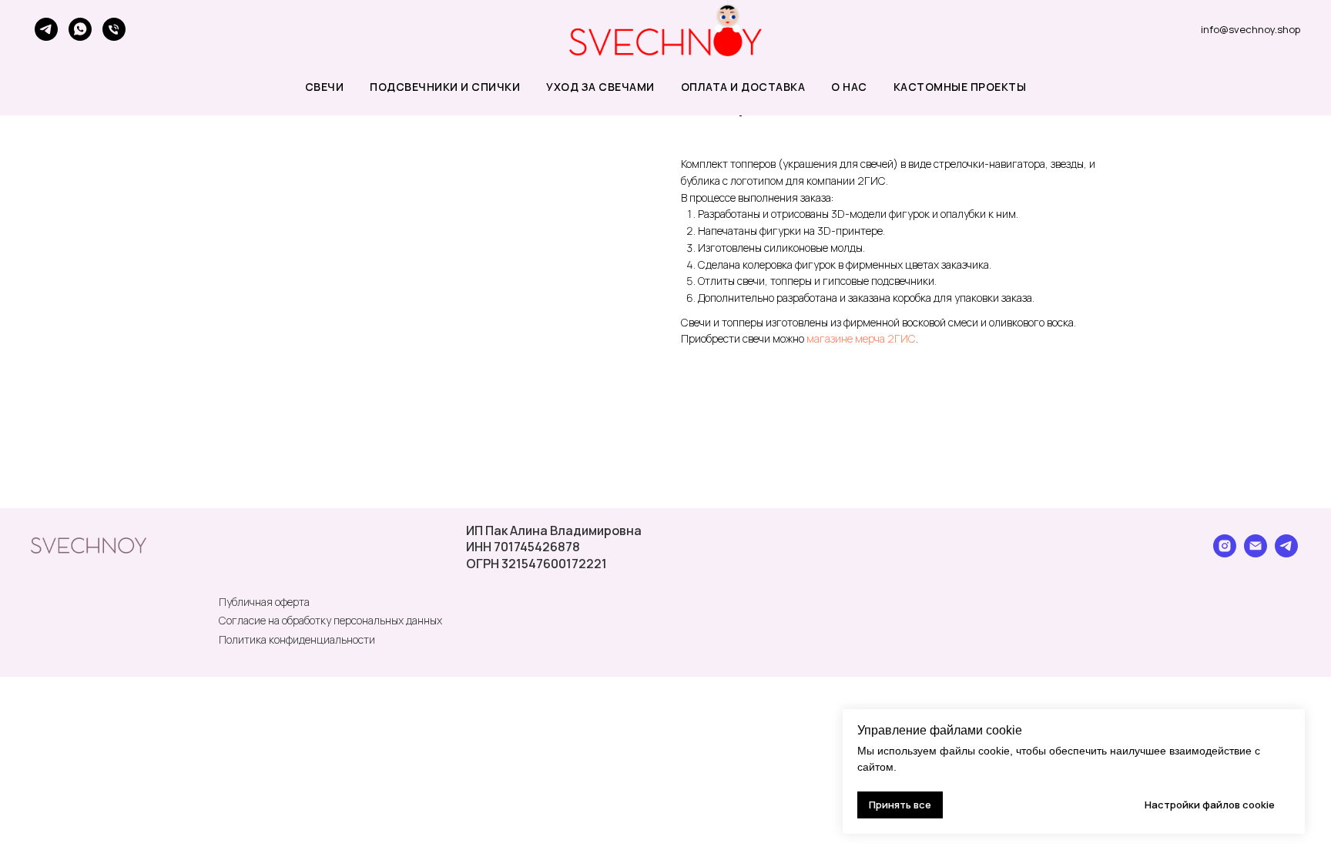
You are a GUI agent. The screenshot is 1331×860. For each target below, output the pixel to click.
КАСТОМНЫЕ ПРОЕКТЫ (960, 86)
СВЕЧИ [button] (324, 86)
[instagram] (1224, 553)
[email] (1255, 553)
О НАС (849, 86)
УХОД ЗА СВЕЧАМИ (600, 86)
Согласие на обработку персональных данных (330, 620)
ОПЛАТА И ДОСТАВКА (743, 86)
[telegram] (46, 29)
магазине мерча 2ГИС (861, 338)
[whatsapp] (80, 29)
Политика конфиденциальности (297, 639)
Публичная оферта (264, 601)
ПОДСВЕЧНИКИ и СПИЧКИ (445, 86)
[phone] (114, 29)
